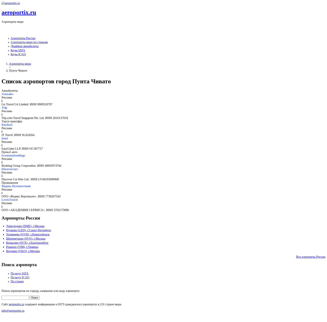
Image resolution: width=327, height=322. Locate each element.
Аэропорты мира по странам (29, 42)
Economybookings (13, 155)
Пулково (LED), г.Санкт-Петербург (28, 230)
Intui (5, 138)
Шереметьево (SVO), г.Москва (25, 238)
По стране (17, 281)
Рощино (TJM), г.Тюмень (22, 247)
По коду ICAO (20, 277)
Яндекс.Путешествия (16, 186)
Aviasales (7, 94)
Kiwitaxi (7, 124)
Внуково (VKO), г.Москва (23, 251)
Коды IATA (18, 50)
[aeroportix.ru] (11, 3)
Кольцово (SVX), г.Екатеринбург (27, 242)
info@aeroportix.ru (13, 310)
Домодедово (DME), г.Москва (25, 226)
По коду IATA (20, 273)
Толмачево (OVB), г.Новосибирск (28, 234)
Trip (4, 107)
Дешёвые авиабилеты (25, 46)
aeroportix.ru (19, 12)
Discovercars (10, 169)
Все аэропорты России (310, 256)
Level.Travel (10, 199)
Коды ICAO (18, 54)
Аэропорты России (23, 38)
